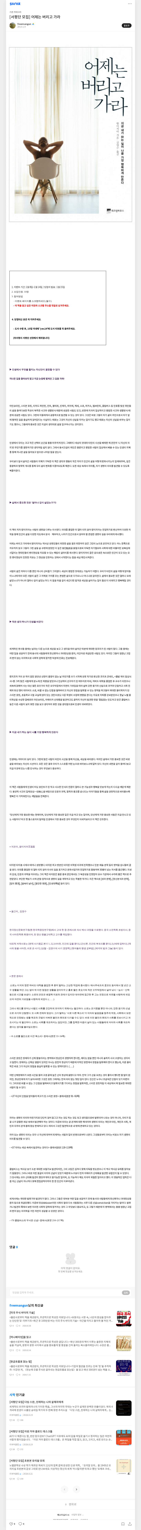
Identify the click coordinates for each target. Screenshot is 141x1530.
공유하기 (130, 1524)
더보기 (130, 3)
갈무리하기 (123, 1524)
